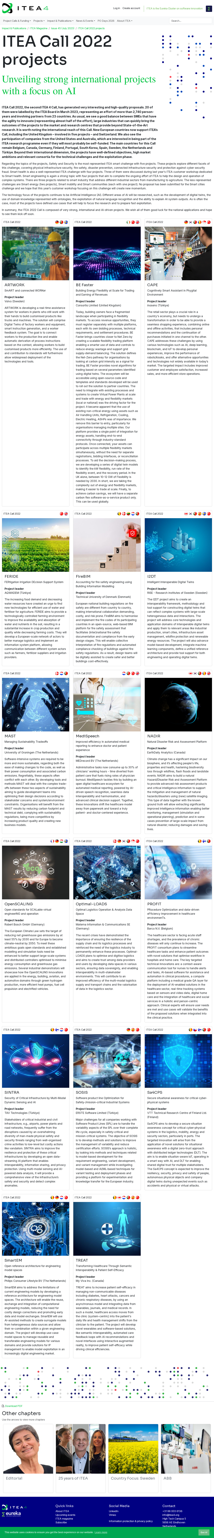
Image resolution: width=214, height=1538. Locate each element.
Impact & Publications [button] (59, 20)
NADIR (153, 736)
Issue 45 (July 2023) (62, 28)
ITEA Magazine (38, 28)
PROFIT (154, 904)
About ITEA (62, 1511)
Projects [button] (38, 20)
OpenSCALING (19, 904)
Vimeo (112, 1514)
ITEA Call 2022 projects (91, 28)
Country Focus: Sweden (133, 1478)
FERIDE (11, 576)
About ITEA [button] (123, 20)
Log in (116, 8)
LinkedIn (113, 1511)
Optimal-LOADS (91, 904)
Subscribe (61, 1522)
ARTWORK (15, 285)
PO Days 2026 (106, 20)
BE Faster (85, 285)
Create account (131, 8)
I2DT (151, 576)
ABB (168, 1478)
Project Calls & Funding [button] (16, 20)
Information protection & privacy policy (131, 1521)
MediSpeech (87, 736)
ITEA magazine (64, 1518)
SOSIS (82, 1092)
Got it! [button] (204, 1532)
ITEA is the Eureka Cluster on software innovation (174, 8)
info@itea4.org (170, 1514)
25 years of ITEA (73, 1478)
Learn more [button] (101, 1532)
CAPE (152, 285)
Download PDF (14, 1406)
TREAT (82, 1260)
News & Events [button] (84, 20)
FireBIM (83, 576)
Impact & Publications (14, 28)
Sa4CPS (154, 1092)
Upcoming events (65, 1514)
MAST (10, 736)
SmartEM (13, 1260)
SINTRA (12, 1092)
